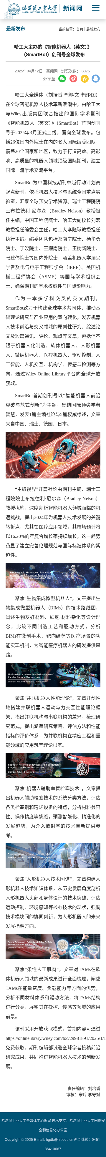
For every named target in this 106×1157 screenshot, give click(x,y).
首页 (79, 28)
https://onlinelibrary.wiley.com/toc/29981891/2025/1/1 (56, 1038)
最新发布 (93, 28)
